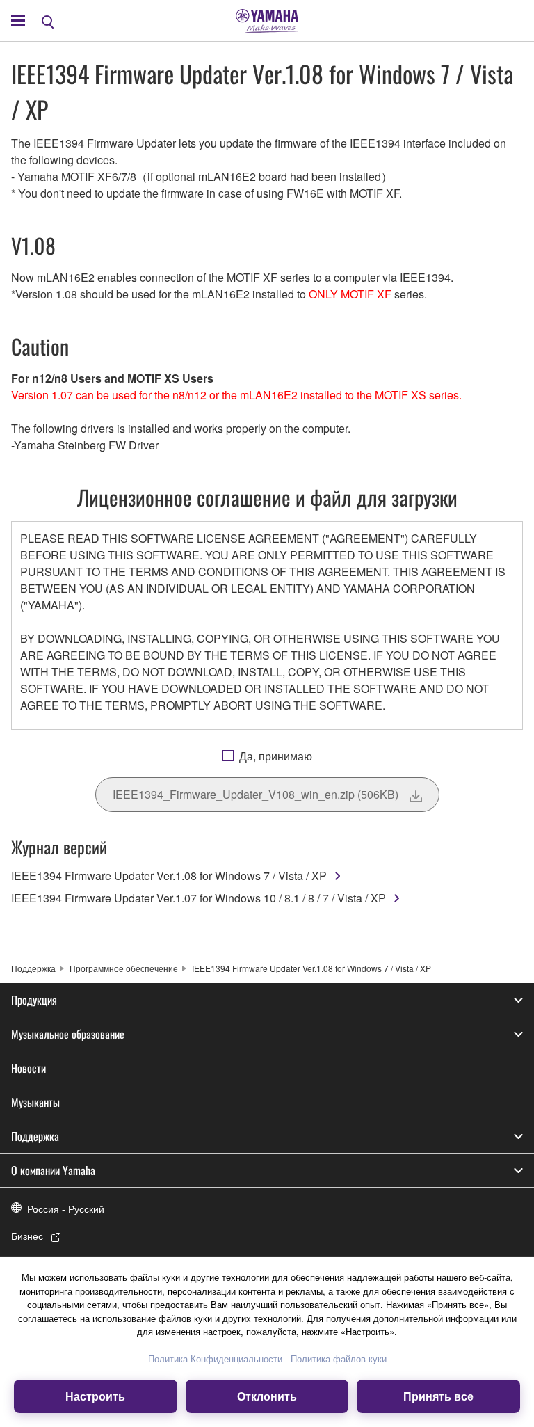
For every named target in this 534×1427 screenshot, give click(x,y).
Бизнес (27, 1236)
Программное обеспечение (124, 968)
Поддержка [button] (35, 1136)
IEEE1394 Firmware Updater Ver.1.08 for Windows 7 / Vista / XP (169, 876)
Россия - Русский (65, 1208)
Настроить (95, 1396)
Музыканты (35, 1102)
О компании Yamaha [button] (53, 1170)
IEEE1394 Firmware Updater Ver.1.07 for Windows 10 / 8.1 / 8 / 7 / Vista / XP (198, 898)
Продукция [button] (34, 999)
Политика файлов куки (339, 1358)
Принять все (438, 1396)
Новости (28, 1068)
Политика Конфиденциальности (215, 1358)
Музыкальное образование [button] (67, 1034)
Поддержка (33, 968)
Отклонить (267, 1396)
